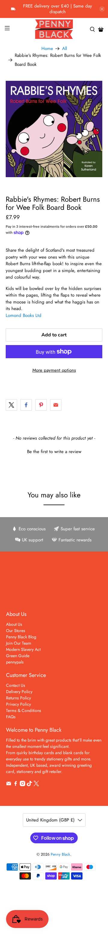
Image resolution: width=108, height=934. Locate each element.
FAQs (11, 717)
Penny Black (60, 854)
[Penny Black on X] (36, 785)
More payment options (54, 370)
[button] (54, 451)
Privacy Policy (18, 704)
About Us (14, 624)
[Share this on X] (11, 405)
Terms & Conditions (23, 710)
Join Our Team (18, 643)
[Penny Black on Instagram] (22, 785)
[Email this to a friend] (56, 405)
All (64, 48)
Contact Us (15, 685)
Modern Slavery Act (23, 649)
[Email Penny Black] (8, 785)
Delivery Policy (19, 692)
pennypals (15, 662)
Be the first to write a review (54, 452)
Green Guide (17, 656)
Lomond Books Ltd (23, 315)
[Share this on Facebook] (26, 405)
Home (47, 48)
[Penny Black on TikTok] (29, 785)
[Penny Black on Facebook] (15, 785)
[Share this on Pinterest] (41, 405)
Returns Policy (18, 698)
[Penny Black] (54, 29)
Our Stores (15, 631)
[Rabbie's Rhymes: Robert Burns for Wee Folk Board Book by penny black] (54, 129)
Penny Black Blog (21, 637)
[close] (102, 9)
